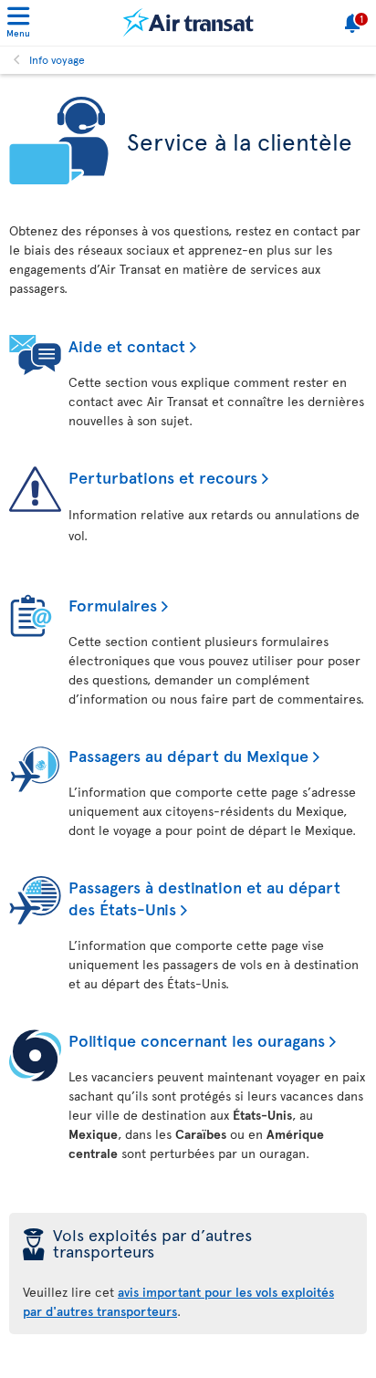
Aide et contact (126, 345)
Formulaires (112, 604)
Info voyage (57, 59)
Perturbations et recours (162, 476)
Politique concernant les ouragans (196, 1039)
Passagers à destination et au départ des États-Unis (204, 897)
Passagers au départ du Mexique (188, 755)
